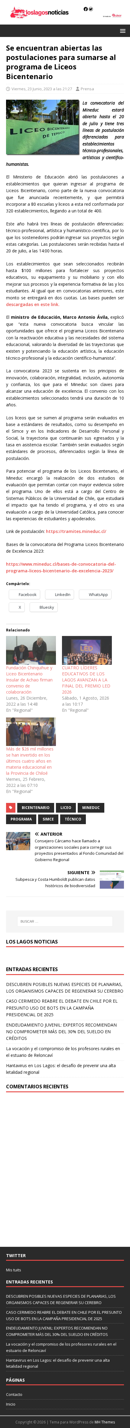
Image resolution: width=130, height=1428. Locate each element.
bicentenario (36, 807)
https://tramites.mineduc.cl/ (76, 531)
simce (48, 819)
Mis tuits (13, 1270)
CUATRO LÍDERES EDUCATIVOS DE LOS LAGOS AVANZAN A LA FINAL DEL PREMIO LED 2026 (86, 680)
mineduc (91, 807)
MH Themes (105, 1422)
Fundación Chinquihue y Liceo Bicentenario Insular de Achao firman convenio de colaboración (29, 680)
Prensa (87, 89)
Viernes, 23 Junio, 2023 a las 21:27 (41, 89)
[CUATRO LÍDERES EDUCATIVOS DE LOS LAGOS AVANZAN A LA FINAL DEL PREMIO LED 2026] (87, 650)
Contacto (14, 1394)
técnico (73, 819)
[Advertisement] (65, 1169)
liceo (65, 807)
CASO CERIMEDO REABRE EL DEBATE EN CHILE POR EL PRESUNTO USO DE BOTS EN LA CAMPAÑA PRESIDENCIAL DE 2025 (62, 1007)
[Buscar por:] (65, 921)
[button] (121, 30)
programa (21, 819)
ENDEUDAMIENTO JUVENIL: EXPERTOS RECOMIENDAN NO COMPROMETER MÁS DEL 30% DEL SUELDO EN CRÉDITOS (61, 1031)
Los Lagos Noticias (32, 941)
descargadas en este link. (33, 304)
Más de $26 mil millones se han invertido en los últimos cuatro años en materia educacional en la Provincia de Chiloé (30, 761)
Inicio (10, 1404)
